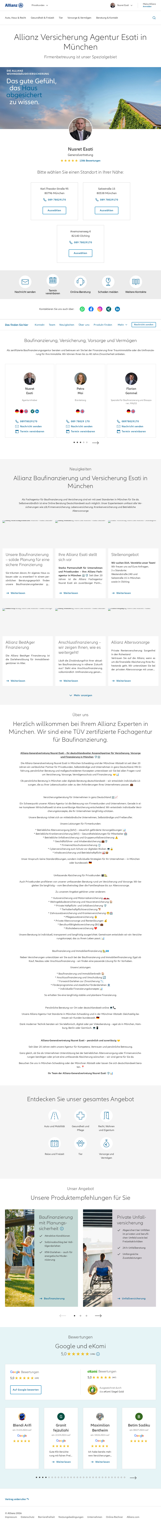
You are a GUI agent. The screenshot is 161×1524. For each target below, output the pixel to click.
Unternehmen (94, 1517)
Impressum (11, 1517)
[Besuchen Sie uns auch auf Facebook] (91, 309)
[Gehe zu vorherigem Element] (64, 442)
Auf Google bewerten (26, 1389)
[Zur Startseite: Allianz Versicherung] (14, 5)
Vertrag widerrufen (15, 1499)
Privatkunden (38, 5)
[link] (80, 284)
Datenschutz (27, 1517)
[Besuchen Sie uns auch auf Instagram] (99, 309)
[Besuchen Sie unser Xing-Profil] (108, 309)
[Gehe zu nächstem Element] (96, 442)
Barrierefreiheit (46, 1517)
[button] (80, 129)
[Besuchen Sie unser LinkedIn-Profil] (117, 309)
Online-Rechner (114, 1517)
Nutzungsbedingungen (70, 1517)
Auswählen (54, 210)
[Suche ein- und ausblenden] (153, 18)
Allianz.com (133, 1517)
